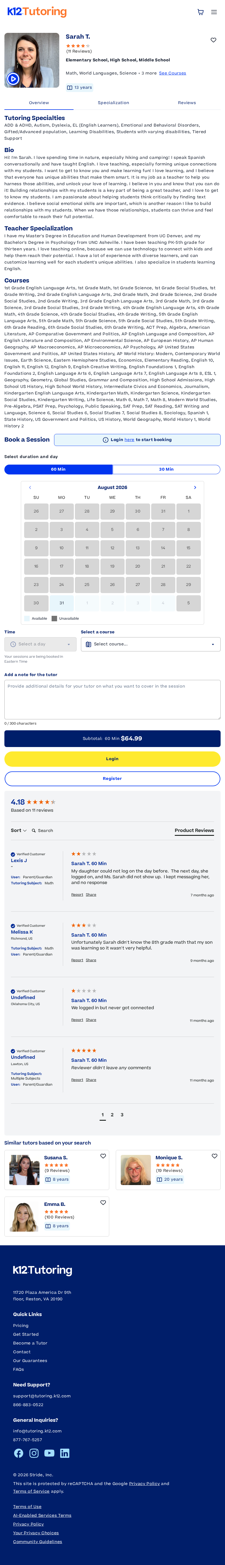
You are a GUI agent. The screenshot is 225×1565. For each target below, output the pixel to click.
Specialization (113, 103)
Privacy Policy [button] (28, 1524)
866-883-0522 (28, 1405)
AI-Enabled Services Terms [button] (42, 1515)
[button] (103, 1116)
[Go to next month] (195, 487)
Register (112, 779)
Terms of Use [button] (27, 1507)
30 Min (166, 469)
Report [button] (77, 894)
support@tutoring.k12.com (42, 1396)
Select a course (98, 632)
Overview (39, 103)
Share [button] (91, 894)
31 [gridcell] (62, 603)
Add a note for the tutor (31, 675)
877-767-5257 (27, 1440)
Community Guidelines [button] (37, 1542)
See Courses (172, 73)
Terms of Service (31, 1491)
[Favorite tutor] (213, 40)
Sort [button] (16, 831)
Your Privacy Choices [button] (36, 1533)
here (129, 440)
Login (112, 759)
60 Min (58, 469)
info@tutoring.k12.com (37, 1431)
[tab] (194, 832)
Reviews (187, 103)
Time (9, 632)
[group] (40, 802)
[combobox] (40, 644)
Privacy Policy (144, 1484)
